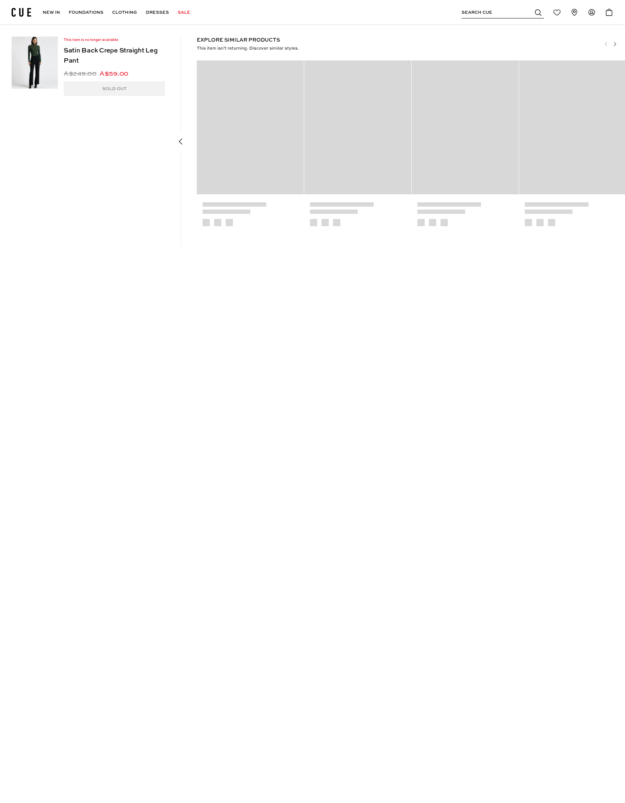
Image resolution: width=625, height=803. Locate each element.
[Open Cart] (609, 12)
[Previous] (606, 44)
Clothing (124, 12)
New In (51, 12)
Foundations (86, 12)
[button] (538, 12)
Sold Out (114, 88)
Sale (184, 12)
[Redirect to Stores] (574, 12)
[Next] (615, 44)
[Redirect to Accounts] (591, 12)
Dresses (157, 12)
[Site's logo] (21, 12)
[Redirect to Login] (557, 12)
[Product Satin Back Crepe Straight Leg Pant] (35, 63)
